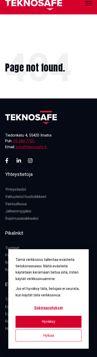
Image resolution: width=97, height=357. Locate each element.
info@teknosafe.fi (49, 7)
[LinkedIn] (19, 160)
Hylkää (48, 335)
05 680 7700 (80, 7)
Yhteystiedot (15, 189)
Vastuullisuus (16, 204)
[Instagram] (30, 160)
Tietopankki (18, 7)
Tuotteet (12, 248)
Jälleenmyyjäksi (18, 211)
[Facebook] (7, 160)
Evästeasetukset (48, 308)
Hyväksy (48, 321)
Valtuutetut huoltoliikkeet (25, 197)
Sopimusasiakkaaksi (22, 218)
